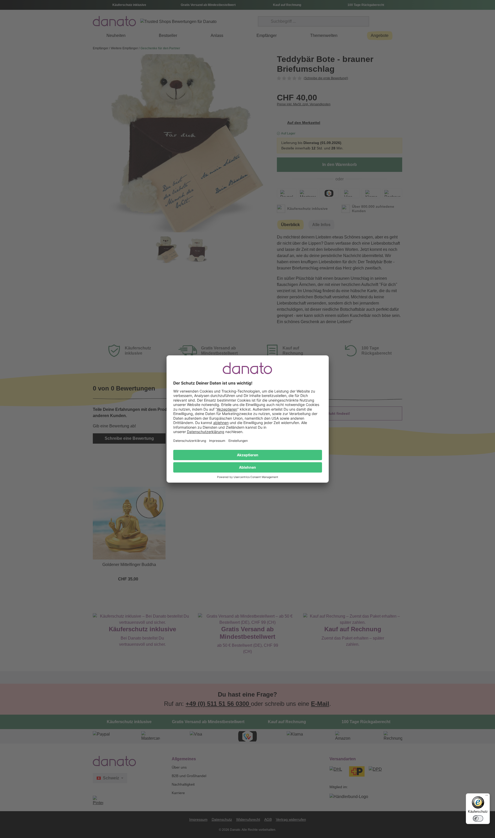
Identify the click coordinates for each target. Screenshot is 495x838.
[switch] (478, 818)
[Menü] (487, 796)
